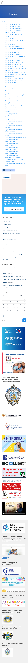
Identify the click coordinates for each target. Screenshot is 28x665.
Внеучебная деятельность (10, 230)
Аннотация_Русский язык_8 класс (14, 52)
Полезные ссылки (7, 242)
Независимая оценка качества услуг (12, 254)
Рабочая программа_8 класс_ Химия (15, 137)
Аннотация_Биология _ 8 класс (13, 24)
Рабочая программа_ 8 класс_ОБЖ (15, 95)
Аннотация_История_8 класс (13, 82)
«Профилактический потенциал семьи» (13, 285)
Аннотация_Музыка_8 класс (13, 38)
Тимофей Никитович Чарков (10, 276)
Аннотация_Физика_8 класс (13, 54)
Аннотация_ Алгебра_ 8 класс (13, 80)
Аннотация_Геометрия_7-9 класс (14, 28)
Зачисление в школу (8, 236)
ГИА (4, 248)
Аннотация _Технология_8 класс (14, 78)
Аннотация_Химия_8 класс (12, 60)
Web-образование (7, 245)
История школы (7, 224)
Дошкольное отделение (9, 239)
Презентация (6, 268)
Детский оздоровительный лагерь (12, 233)
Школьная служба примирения (11, 251)
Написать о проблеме (14, 209)
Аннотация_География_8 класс (14, 26)
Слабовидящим (9, 170)
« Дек (3, 316)
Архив (3, 21)
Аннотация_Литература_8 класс (14, 66)
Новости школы (7, 221)
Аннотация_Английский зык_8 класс (15, 72)
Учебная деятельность (9, 227)
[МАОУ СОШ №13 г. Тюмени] (3, 3)
